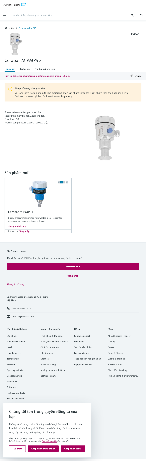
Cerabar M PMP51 (21, 212)
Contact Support (82, 335)
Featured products (16, 392)
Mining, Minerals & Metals (53, 370)
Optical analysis (14, 375)
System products (15, 370)
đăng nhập (24, 231)
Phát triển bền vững (117, 370)
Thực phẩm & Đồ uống (51, 335)
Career (111, 347)
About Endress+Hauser (119, 335)
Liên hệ (111, 341)
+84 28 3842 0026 (22, 308)
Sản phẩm (9, 28)
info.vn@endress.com (23, 316)
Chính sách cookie (49, 441)
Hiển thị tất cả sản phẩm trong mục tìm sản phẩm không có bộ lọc (37, 75)
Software (11, 387)
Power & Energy (48, 364)
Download (79, 341)
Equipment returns (83, 364)
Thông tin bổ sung (17, 226)
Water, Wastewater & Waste (54, 341)
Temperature (13, 358)
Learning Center (82, 353)
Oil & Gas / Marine (49, 347)
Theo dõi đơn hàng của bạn (87, 358)
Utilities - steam (48, 375)
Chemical (44, 358)
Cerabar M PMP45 (27, 28)
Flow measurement (16, 341)
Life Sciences (46, 353)
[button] (73, 266)
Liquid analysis (14, 353)
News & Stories (115, 353)
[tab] (11, 69)
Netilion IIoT (13, 381)
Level (9, 347)
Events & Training (116, 358)
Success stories (115, 364)
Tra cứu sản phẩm (15, 398)
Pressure (11, 364)
